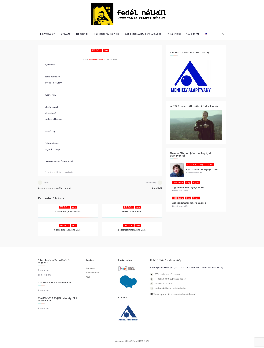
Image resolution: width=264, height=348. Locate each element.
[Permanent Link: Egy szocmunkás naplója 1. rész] (177, 170)
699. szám (178, 198)
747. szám (128, 207)
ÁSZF (88, 277)
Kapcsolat (90, 268)
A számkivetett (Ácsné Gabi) (132, 229)
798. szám (64, 225)
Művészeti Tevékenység (106, 34)
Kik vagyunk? (47, 34)
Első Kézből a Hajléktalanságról (144, 34)
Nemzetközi (174, 34)
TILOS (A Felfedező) (132, 211)
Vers (106, 50)
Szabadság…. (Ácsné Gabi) (67, 229)
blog (202, 164)
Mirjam (210, 164)
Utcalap (65, 34)
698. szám (178, 182)
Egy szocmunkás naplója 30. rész (189, 203)
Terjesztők (82, 34)
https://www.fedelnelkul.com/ (181, 294)
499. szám (128, 225)
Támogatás (192, 34)
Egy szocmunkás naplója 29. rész (189, 187)
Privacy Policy (92, 272)
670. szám (191, 164)
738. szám (96, 50)
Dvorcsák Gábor (96, 59)
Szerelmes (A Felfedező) (67, 211)
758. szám (64, 207)
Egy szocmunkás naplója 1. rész (202, 169)
